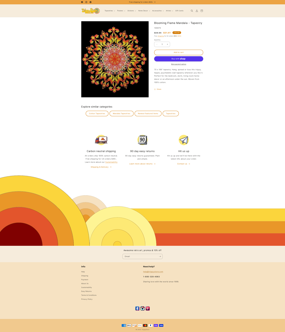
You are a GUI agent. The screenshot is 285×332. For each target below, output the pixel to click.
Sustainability (111, 162)
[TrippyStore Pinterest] (147, 310)
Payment (84, 280)
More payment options (178, 64)
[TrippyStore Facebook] (137, 310)
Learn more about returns (140, 164)
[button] (109, 10)
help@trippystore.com (153, 271)
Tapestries (170, 113)
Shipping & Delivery (99, 167)
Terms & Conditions (89, 295)
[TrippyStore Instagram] (142, 310)
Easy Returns (86, 291)
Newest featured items (148, 113)
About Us (85, 283)
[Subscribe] (160, 256)
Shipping (161, 36)
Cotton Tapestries (97, 113)
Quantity (157, 40)
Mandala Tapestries (121, 113)
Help (83, 272)
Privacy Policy (86, 299)
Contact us (182, 164)
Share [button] (159, 89)
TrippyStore (145, 329)
